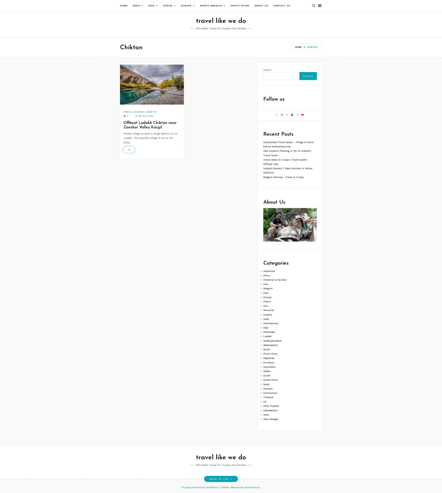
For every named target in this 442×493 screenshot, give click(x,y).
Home (124, 5)
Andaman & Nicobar (274, 279)
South (266, 375)
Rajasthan (269, 358)
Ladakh (139, 112)
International (270, 323)
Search (267, 69)
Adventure (269, 271)
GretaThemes (252, 487)
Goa (265, 305)
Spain (266, 384)
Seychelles (269, 366)
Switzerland (270, 393)
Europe (186, 5)
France (267, 301)
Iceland (267, 314)
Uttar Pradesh (271, 406)
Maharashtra (270, 345)
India (136, 5)
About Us (261, 5)
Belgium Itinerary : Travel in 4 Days (283, 177)
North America (211, 5)
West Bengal (270, 419)
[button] (313, 6)
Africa (168, 5)
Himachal (268, 310)
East (265, 293)
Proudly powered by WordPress (200, 487)
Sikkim (267, 371)
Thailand (268, 397)
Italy (265, 327)
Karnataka (269, 332)
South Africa (270, 379)
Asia (151, 5)
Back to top (219, 479)
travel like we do (221, 21)
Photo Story (240, 5)
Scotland (268, 362)
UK (265, 401)
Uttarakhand (270, 410)
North (151, 112)
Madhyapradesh (272, 340)
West (266, 414)
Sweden (268, 388)
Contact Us (281, 5)
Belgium (268, 288)
